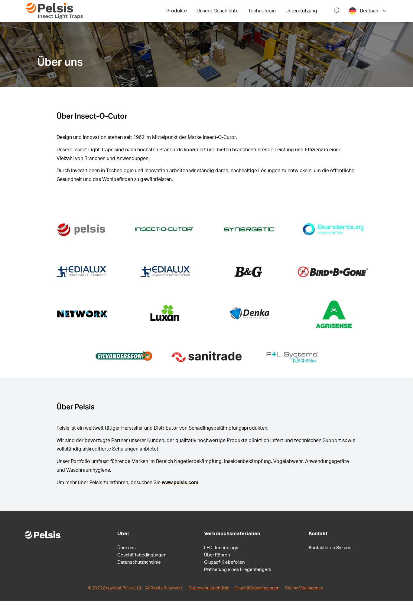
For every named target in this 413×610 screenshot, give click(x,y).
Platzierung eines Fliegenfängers (237, 569)
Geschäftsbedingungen (142, 555)
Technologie (262, 10)
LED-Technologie (221, 548)
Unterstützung (301, 10)
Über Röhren (217, 555)
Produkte (176, 10)
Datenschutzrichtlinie (139, 562)
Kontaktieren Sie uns (330, 548)
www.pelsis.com (180, 482)
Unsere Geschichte (218, 10)
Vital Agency (311, 588)
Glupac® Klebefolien (224, 562)
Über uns (126, 548)
